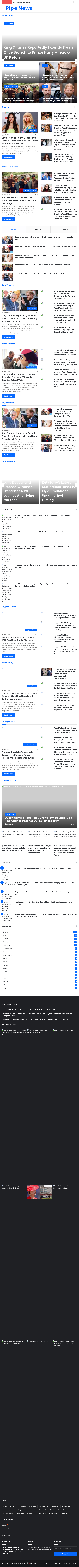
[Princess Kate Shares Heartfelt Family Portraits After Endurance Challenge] (20, 93)
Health (5, 958)
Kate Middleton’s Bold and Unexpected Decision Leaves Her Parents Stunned (65, 201)
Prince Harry (17, 1510)
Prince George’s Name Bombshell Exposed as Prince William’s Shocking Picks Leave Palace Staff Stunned (64, 764)
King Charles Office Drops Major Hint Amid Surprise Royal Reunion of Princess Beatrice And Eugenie (65, 307)
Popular (38, 229)
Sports (5, 968)
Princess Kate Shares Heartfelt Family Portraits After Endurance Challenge (19, 99)
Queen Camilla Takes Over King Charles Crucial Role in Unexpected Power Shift (13, 848)
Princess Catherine (11, 86)
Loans (5, 971)
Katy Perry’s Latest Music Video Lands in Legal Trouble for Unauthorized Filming (58, 491)
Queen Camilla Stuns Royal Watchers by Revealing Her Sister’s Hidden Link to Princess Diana (39, 849)
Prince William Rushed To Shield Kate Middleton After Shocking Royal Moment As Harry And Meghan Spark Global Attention (65, 214)
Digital (5, 935)
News (4, 952)
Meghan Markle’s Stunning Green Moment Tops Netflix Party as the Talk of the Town (65, 650)
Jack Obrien (6, 135)
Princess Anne (38, 1510)
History (5, 962)
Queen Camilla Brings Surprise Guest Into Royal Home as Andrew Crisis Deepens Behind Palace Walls (65, 850)
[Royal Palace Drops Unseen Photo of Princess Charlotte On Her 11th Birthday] (42, 728)
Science (5, 975)
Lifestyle (5, 938)
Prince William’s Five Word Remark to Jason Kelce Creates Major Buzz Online (65, 352)
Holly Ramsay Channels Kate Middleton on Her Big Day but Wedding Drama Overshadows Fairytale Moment (65, 144)
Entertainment (7, 948)
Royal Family (53, 1513)
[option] (39, 61)
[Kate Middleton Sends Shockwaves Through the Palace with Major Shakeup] (7, 873)
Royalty (45, 65)
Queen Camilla (42, 1513)
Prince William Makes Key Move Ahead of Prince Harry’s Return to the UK (58, 99)
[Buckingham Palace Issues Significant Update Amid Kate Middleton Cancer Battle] (39, 1192)
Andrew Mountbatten (9, 1506)
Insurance (6, 965)
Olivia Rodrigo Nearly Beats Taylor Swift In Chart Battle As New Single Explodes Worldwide (20, 140)
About (75, 1563)
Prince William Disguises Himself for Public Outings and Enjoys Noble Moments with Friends (65, 382)
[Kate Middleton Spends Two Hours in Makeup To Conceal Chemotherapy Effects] (39, 1417)
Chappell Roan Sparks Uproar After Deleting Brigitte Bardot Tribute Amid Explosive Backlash (64, 157)
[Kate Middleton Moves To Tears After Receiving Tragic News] (14, 1347)
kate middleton (22, 1506)
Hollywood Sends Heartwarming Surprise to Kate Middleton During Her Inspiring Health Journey (65, 188)
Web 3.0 (5, 988)
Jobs (4, 985)
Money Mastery (8, 955)
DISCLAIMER (68, 1563)
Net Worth (6, 981)
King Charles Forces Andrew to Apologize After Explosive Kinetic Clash (65, 329)
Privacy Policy (58, 1563)
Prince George (7, 1510)
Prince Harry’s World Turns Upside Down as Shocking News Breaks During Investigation (19, 696)
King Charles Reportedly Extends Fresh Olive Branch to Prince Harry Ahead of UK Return (38, 52)
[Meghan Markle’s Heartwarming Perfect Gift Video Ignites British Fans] (42, 613)
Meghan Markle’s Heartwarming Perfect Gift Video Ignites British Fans (65, 615)
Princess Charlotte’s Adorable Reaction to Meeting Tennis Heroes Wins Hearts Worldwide (18, 755)
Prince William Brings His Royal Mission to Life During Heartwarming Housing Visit (65, 362)
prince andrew (55, 1506)
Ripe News (33, 1563)
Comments (64, 229)
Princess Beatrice (50, 1510)
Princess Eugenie (8, 1513)
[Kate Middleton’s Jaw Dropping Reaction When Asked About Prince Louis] (42, 737)
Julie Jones (6, 194)
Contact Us (48, 1563)
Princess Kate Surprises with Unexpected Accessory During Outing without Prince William (64, 177)
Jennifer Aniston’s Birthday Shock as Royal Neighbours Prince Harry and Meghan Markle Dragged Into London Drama (65, 130)
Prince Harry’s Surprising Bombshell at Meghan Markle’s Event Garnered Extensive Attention (64, 696)
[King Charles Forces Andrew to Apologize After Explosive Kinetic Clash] (42, 327)
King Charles (9, 23)
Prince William (9, 65)
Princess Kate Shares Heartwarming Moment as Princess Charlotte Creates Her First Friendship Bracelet (58, 77)
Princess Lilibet (19, 1513)
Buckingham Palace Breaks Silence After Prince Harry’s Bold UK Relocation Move (65, 685)
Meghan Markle (43, 1506)
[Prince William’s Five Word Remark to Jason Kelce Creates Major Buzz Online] (42, 350)
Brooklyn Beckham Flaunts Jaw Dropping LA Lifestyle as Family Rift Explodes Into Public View (65, 117)
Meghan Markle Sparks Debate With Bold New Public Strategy (18, 639)
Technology (6, 945)
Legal (4, 978)
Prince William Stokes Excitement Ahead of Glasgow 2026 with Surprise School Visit (19, 77)
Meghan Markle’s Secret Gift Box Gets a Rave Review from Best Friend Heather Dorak (64, 638)
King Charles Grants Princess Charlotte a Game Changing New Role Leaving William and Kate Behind (65, 750)
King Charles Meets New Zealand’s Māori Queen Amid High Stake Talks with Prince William (65, 319)
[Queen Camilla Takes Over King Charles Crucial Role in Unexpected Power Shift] (13, 837)
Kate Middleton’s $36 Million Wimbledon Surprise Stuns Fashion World (40, 532)
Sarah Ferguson (64, 1513)
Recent (13, 229)
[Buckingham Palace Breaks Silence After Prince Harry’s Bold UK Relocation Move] (42, 683)
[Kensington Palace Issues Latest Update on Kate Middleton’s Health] (14, 1262)
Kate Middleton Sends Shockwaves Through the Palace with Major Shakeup (42, 868)
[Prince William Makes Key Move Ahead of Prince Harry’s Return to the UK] (58, 93)
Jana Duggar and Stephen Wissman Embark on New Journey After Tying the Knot (19, 491)
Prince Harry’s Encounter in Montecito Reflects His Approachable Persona (65, 707)
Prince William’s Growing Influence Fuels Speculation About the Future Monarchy (65, 372)
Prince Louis (27, 1510)
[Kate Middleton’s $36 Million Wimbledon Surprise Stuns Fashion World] (7, 537)
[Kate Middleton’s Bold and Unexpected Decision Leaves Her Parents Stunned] (46, 200)
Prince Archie (66, 1506)
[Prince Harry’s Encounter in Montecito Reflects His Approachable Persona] (42, 705)
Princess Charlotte (63, 1510)
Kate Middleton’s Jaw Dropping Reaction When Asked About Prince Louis (64, 739)
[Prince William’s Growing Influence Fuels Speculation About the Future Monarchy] (42, 369)
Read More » (8, 157)
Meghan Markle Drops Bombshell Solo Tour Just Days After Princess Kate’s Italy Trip (65, 626)
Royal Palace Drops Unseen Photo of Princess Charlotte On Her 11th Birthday (65, 730)
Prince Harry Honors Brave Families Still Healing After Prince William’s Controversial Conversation (65, 674)
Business (6, 942)
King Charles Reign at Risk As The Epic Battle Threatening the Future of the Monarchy (65, 294)
